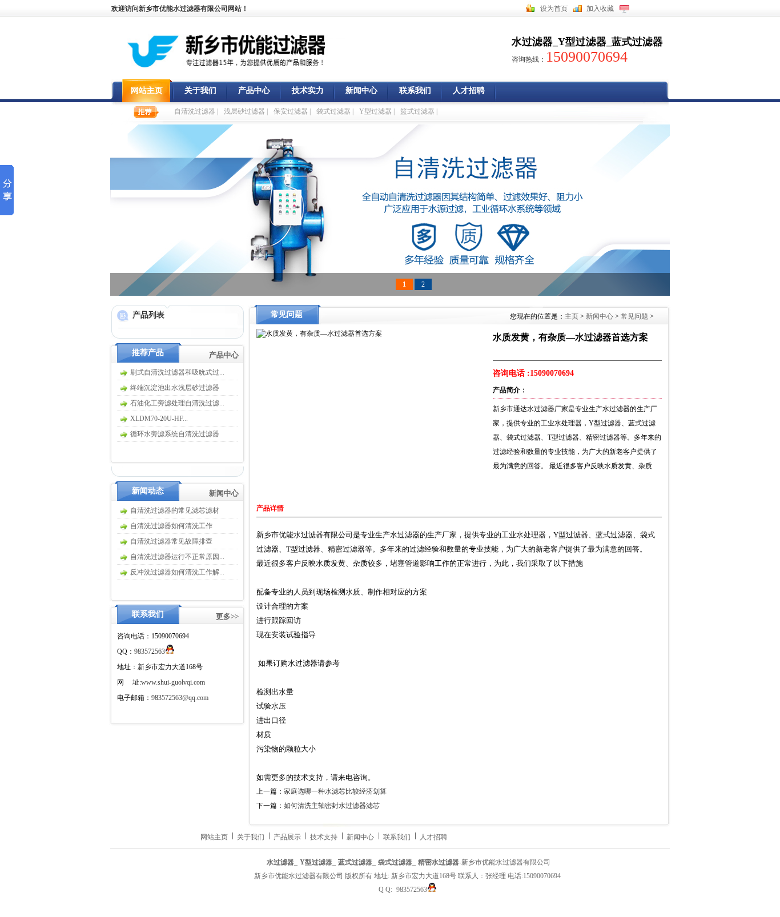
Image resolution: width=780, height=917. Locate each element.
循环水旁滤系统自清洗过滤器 (174, 434)
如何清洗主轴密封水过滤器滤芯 (332, 806)
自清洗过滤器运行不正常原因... (177, 557)
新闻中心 (361, 90)
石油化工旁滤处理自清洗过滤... (177, 403)
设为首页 (554, 9)
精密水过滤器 (438, 862)
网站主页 (147, 90)
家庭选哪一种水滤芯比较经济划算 (335, 791)
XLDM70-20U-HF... (159, 419)
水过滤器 (532, 41)
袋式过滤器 (395, 862)
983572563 (149, 651)
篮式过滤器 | (418, 111)
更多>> (227, 616)
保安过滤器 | (292, 111)
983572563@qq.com (179, 698)
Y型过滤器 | (377, 111)
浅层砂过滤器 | (246, 111)
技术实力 (308, 90)
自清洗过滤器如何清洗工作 (171, 526)
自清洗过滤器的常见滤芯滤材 (174, 510)
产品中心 (254, 90)
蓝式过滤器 (637, 41)
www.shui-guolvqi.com (173, 682)
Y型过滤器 (582, 41)
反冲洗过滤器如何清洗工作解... (177, 572)
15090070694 (587, 57)
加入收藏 (600, 9)
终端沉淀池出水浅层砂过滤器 (174, 388)
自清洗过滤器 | (196, 111)
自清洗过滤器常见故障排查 (171, 541)
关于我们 (200, 90)
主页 (572, 316)
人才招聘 (469, 90)
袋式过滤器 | (334, 111)
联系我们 (415, 90)
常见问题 (634, 316)
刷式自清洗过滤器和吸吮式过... (177, 372)
